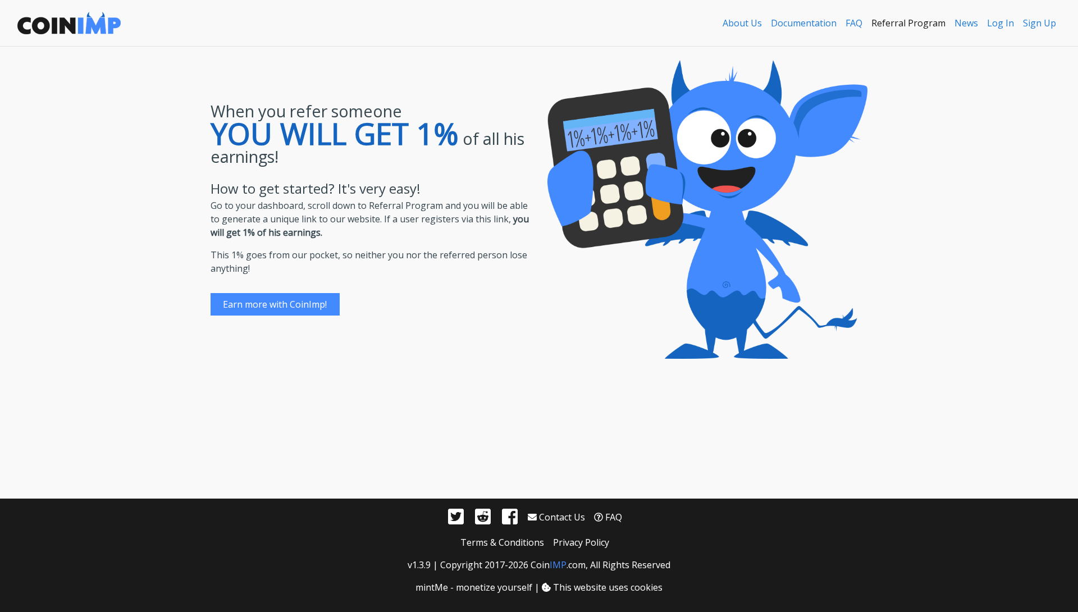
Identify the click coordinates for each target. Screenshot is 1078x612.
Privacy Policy (581, 542)
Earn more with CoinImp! (275, 304)
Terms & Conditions (502, 542)
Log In (1000, 23)
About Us (742, 23)
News (966, 23)
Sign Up (1039, 23)
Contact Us (561, 517)
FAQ (854, 23)
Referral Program (908, 23)
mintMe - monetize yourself (473, 587)
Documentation (804, 23)
